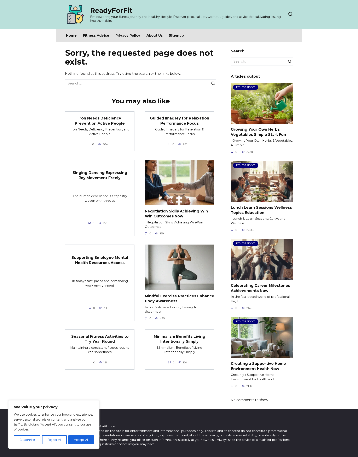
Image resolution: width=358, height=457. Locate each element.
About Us (154, 35)
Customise (27, 440)
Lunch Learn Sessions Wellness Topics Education (261, 210)
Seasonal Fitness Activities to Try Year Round (99, 339)
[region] (53, 424)
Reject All (54, 440)
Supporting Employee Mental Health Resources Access (99, 260)
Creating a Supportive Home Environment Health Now (258, 366)
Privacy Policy (127, 35)
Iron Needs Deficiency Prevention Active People (100, 120)
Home (71, 35)
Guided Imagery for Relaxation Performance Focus (179, 120)
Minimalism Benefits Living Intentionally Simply (179, 339)
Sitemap (176, 35)
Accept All (81, 440)
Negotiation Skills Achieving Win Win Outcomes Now (176, 213)
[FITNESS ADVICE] (262, 121)
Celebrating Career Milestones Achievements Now (260, 288)
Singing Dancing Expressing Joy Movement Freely (100, 175)
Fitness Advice (96, 35)
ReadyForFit (111, 10)
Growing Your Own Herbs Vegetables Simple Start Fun (258, 132)
